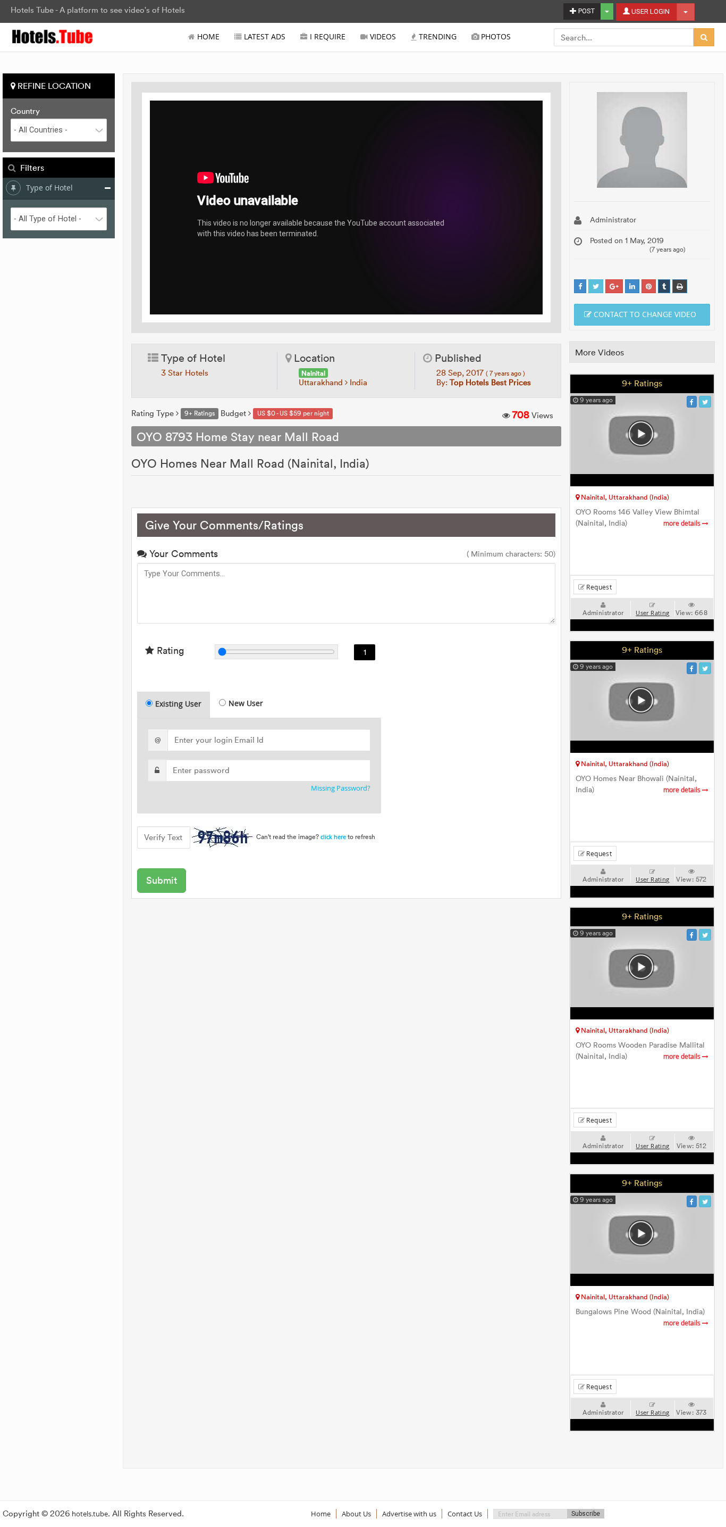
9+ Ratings (642, 383)
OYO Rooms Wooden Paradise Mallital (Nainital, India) (640, 1051)
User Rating (652, 613)
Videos (382, 37)
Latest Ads (263, 37)
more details (682, 523)
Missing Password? (340, 788)
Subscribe (585, 1513)
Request (598, 587)
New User (246, 703)
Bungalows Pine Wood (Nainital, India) (640, 1317)
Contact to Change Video (644, 314)
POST (586, 11)
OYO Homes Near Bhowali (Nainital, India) (639, 784)
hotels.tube (90, 1513)
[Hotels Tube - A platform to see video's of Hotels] (53, 35)
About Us (356, 1513)
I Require (326, 37)
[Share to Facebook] (580, 286)
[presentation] (174, 705)
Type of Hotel (49, 187)
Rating (169, 650)
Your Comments (182, 553)
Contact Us (465, 1513)
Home (207, 37)
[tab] (173, 705)
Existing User (178, 704)
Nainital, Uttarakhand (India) (624, 497)
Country (25, 111)
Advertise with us (409, 1513)
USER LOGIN (650, 11)
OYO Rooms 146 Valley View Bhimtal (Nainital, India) (639, 518)
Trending (437, 37)
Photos (495, 37)
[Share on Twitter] (595, 286)
